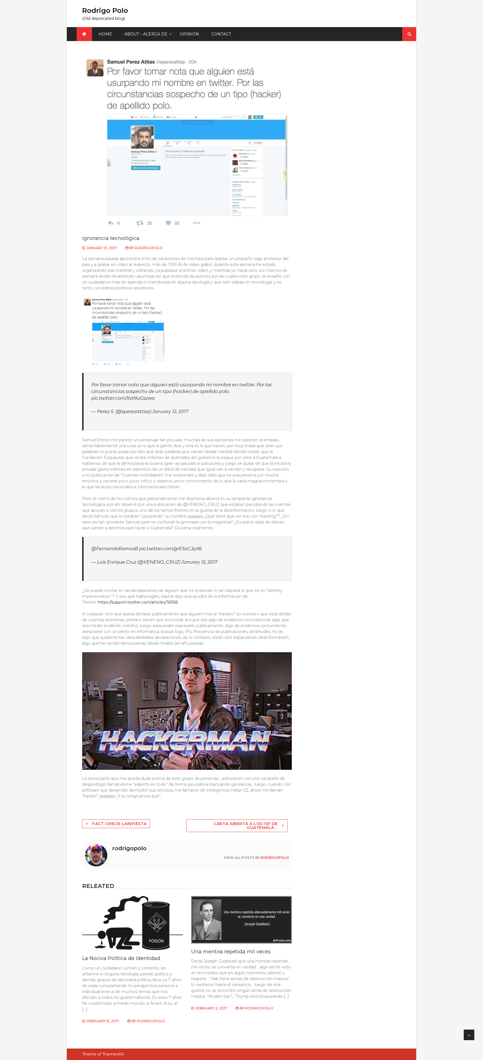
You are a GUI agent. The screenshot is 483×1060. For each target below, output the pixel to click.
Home (105, 34)
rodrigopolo (149, 248)
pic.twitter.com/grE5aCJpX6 (170, 548)
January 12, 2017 (170, 411)
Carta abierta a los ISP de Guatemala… (246, 825)
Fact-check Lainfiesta (119, 823)
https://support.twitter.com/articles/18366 (138, 602)
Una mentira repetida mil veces (231, 952)
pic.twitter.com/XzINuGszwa (123, 398)
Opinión (189, 34)
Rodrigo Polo (105, 10)
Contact (221, 34)
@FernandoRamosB (114, 548)
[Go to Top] (469, 1034)
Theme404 (113, 1054)
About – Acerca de (145, 34)
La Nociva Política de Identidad (121, 958)
